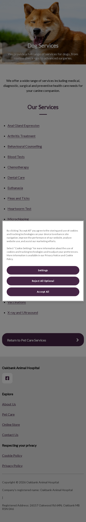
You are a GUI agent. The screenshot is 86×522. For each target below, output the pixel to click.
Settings (43, 270)
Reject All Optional (43, 281)
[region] (43, 260)
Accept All (43, 292)
